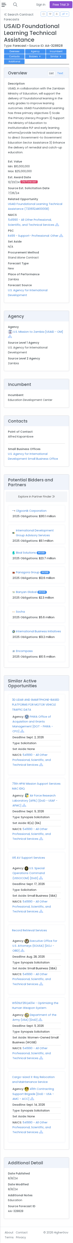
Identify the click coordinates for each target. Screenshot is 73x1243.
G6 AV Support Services (28, 858)
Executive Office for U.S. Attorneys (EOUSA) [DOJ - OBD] (34, 946)
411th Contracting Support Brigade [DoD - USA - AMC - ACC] (33, 1094)
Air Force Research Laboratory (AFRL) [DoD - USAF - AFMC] (34, 800)
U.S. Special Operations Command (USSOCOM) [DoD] (28, 873)
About (9, 1232)
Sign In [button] (40, 5)
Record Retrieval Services (29, 930)
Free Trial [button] (59, 5)
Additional (14, 61)
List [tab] (51, 73)
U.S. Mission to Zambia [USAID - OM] (38, 332)
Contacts (14, 56)
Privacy (21, 1237)
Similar (55, 56)
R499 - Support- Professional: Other (33, 236)
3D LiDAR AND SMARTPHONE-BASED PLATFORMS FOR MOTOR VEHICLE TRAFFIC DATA (35, 704)
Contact (22, 1232)
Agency (35, 51)
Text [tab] (60, 73)
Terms (9, 1237)
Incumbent (56, 51)
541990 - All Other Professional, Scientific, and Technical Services (31, 760)
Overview (14, 51)
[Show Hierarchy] (57, 224)
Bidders (34, 56)
